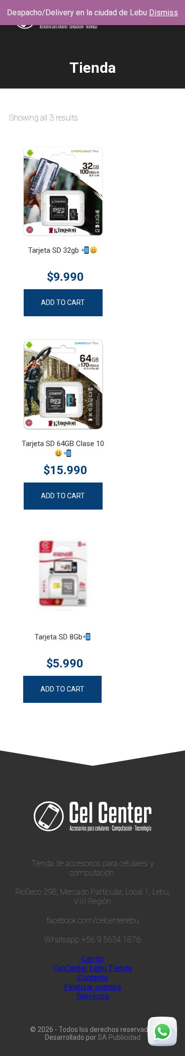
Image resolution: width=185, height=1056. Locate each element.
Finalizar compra (92, 987)
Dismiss (163, 12)
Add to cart (63, 302)
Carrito (92, 959)
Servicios (92, 996)
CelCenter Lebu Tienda (92, 968)
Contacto (92, 977)
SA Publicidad (119, 1037)
